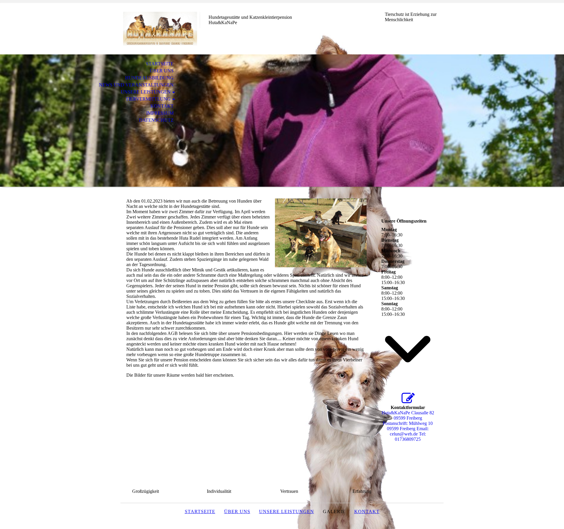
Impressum (160, 113)
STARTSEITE (160, 63)
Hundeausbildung (149, 77)
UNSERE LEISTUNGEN (146, 91)
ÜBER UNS (162, 70)
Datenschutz (156, 120)
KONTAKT (162, 106)
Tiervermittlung (148, 98)
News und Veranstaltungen (136, 84)
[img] (160, 29)
